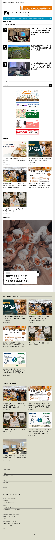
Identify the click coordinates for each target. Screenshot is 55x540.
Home (4, 21)
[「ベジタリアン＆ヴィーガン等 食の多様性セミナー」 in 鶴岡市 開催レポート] (14, 446)
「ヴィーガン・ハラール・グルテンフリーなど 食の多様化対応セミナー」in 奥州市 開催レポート (41, 32)
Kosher (30, 18)
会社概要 (6, 505)
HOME (5, 18)
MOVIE (39, 18)
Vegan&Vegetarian (23, 18)
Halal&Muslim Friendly (13, 18)
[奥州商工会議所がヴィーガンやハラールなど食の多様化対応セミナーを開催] (19, 52)
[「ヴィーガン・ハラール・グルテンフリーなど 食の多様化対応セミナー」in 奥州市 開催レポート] (19, 35)
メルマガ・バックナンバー (9, 507)
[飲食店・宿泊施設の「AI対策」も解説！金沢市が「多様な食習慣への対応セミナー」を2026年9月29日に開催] (40, 174)
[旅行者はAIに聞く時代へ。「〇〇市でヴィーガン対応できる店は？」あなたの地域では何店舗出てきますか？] (14, 359)
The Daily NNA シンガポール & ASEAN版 (12, 509)
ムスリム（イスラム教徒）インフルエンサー (12, 514)
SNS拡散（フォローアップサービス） (11, 516)
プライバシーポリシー (8, 512)
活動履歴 (6, 500)
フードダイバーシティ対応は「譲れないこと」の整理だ (14, 210)
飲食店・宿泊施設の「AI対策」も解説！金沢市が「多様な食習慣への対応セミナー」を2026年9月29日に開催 (40, 185)
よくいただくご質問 (8, 525)
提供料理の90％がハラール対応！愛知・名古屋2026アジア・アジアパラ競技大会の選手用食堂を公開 (14, 185)
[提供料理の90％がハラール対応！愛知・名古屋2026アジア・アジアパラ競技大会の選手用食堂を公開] (14, 174)
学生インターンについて (8, 518)
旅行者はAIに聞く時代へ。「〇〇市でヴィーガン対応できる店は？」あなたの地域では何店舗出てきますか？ (14, 371)
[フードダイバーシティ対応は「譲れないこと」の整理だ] (14, 199)
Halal (8, 273)
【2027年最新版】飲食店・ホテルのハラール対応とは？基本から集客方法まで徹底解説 (40, 160)
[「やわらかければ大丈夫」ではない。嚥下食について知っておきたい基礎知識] (14, 149)
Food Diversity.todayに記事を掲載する (12, 523)
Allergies (35, 18)
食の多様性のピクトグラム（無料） (10, 521)
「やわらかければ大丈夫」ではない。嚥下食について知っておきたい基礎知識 (14, 160)
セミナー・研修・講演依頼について (10, 498)
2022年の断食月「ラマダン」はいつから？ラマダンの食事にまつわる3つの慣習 (17, 278)
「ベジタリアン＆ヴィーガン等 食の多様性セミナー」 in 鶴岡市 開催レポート (14, 457)
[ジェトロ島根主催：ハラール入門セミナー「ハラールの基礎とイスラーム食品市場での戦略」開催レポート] (19, 69)
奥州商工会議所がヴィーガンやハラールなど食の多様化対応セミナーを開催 (41, 48)
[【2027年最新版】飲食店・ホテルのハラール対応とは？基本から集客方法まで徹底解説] (40, 149)
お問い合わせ (6, 528)
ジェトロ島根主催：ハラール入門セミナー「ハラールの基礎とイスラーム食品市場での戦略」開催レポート (41, 66)
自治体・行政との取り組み (9, 502)
